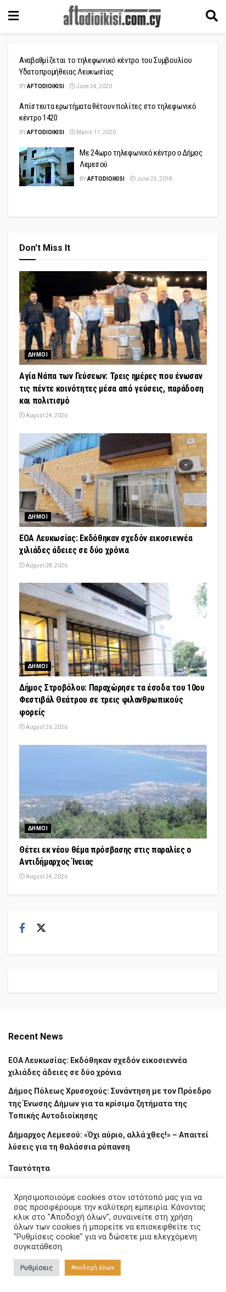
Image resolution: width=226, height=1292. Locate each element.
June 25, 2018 (153, 179)
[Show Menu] (13, 16)
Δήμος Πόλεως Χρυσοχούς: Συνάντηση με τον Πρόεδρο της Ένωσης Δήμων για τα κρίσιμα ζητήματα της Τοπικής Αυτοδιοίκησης (109, 1103)
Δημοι (38, 355)
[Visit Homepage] (112, 16)
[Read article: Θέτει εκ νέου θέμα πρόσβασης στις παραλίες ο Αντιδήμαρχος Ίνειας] (113, 792)
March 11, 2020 (95, 132)
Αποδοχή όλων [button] (92, 1267)
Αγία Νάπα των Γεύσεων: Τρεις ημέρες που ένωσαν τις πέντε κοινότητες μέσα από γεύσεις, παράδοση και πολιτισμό (111, 388)
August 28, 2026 (46, 565)
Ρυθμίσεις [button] (36, 1268)
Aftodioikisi (45, 86)
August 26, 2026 (46, 727)
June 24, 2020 (93, 86)
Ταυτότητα (29, 1168)
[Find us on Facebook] (22, 928)
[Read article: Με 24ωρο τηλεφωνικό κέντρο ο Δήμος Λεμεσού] (46, 167)
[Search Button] (212, 16)
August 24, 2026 (46, 415)
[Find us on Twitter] (41, 928)
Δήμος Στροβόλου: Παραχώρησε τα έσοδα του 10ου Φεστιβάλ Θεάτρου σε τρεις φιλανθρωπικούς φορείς (112, 699)
